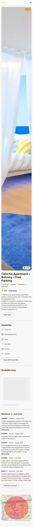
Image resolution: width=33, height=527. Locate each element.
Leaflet (10, 520)
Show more (5, 429)
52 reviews (13, 291)
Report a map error (26, 520)
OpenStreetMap (17, 520)
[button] (4, 497)
